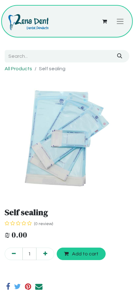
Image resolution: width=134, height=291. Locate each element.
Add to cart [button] (84, 253)
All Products (18, 68)
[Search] (119, 56)
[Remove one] (14, 254)
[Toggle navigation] (120, 21)
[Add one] (45, 254)
